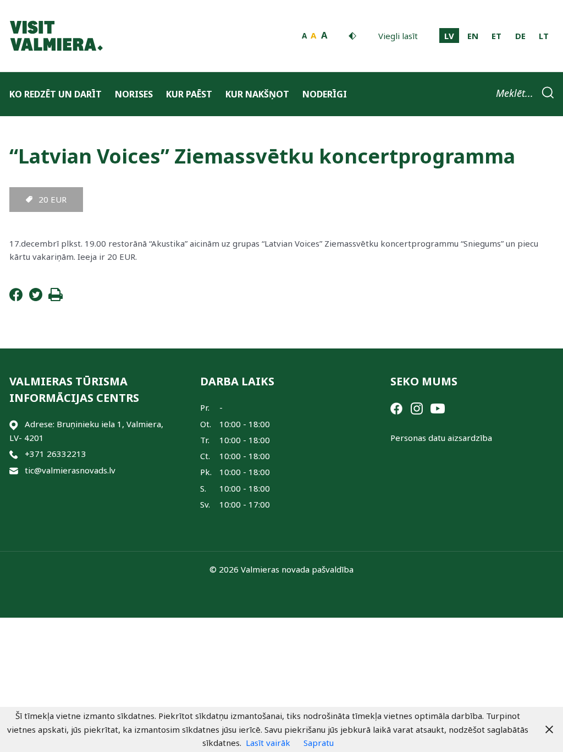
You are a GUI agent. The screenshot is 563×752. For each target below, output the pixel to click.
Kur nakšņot (257, 94)
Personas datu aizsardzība (441, 437)
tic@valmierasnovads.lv (70, 470)
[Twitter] (35, 297)
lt (544, 35)
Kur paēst (189, 94)
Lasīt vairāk (268, 742)
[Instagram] (417, 407)
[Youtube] (437, 407)
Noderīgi (324, 94)
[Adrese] (13, 424)
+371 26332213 (55, 453)
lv (449, 35)
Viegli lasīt (398, 35)
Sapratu (318, 742)
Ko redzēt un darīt (55, 94)
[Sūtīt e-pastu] (13, 470)
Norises (134, 94)
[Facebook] (16, 297)
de (520, 35)
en (472, 35)
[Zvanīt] (13, 454)
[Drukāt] (55, 297)
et (496, 35)
